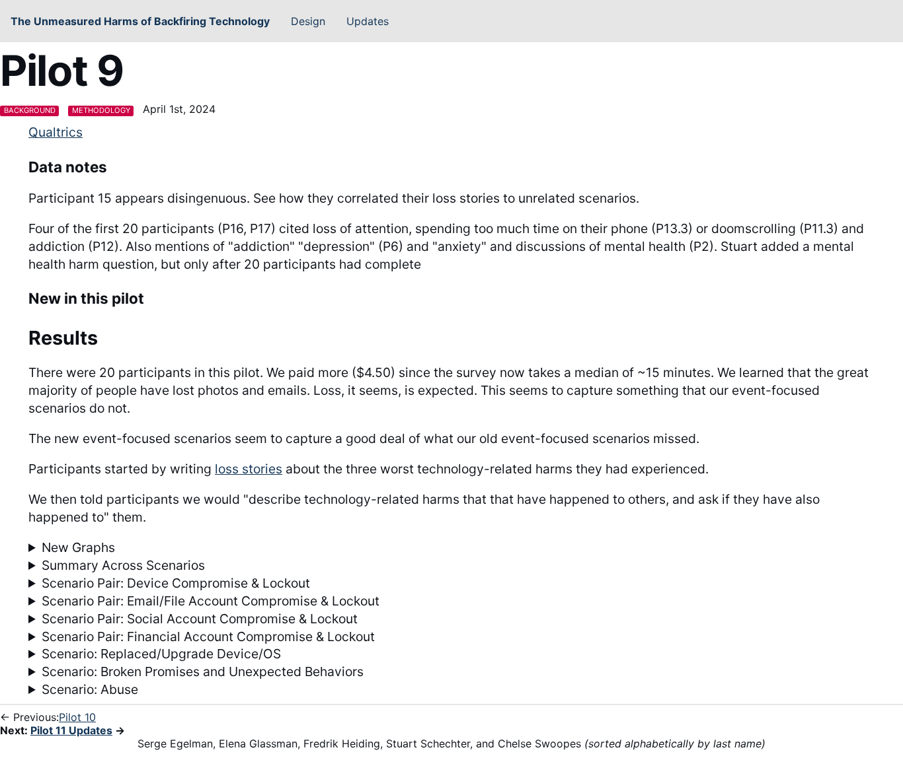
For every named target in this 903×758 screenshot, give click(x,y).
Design (308, 21)
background (30, 110)
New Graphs (78, 547)
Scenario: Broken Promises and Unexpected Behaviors (203, 671)
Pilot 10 (77, 717)
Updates (367, 21)
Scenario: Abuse (90, 689)
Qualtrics (55, 132)
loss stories (248, 469)
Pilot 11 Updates (71, 730)
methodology (101, 110)
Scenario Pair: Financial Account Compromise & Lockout (208, 636)
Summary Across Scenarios (123, 565)
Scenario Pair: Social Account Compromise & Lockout (200, 619)
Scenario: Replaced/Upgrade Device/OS (161, 654)
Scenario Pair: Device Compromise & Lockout (176, 583)
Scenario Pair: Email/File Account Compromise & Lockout (210, 601)
